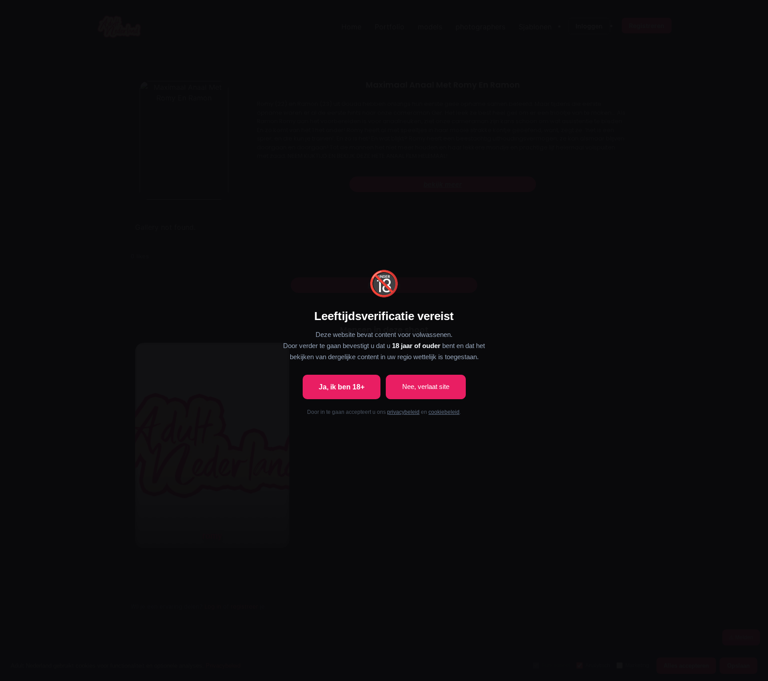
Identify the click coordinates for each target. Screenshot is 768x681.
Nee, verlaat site (425, 386)
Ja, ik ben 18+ (341, 387)
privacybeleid (403, 412)
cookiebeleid (444, 412)
